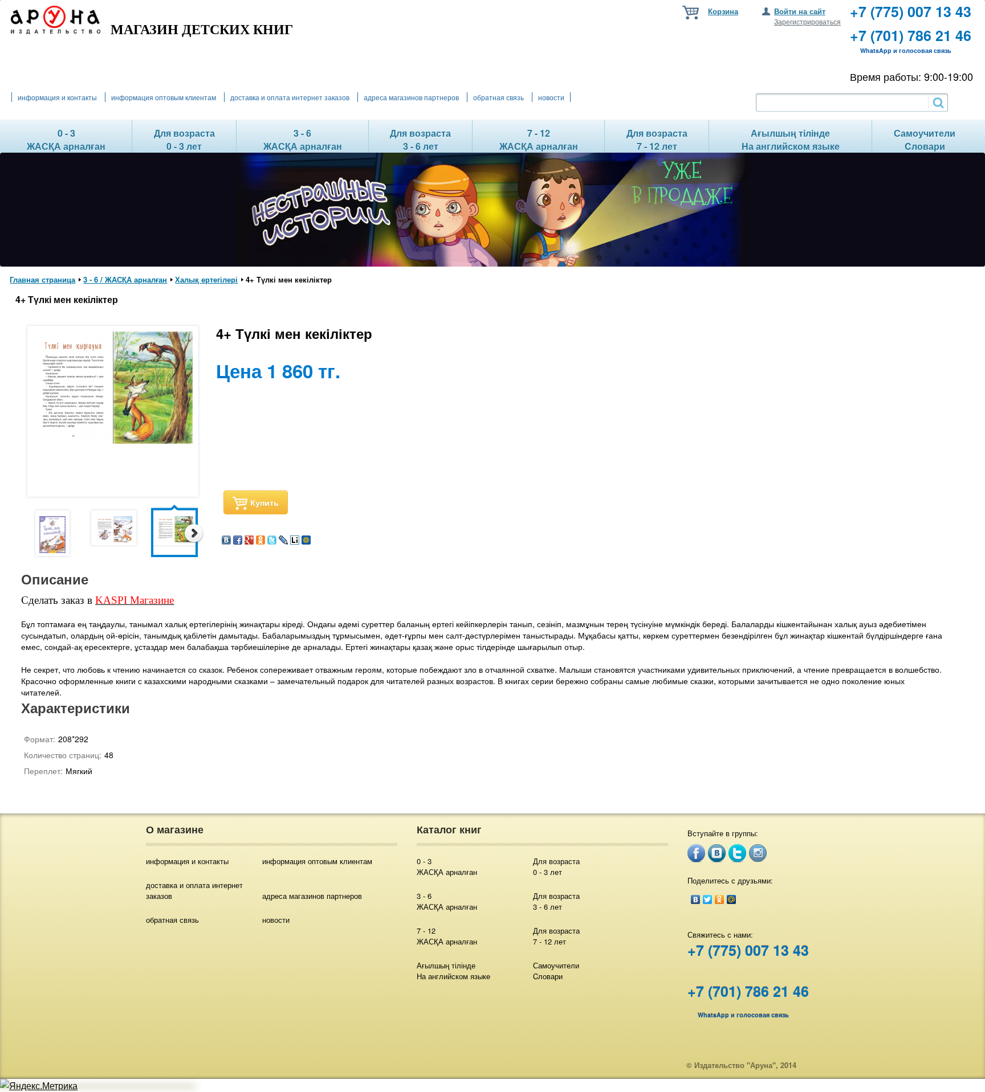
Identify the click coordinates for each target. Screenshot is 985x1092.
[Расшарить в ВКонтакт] (226, 540)
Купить (264, 502)
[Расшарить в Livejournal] (283, 540)
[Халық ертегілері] (113, 440)
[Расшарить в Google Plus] (249, 540)
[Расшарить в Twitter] (271, 540)
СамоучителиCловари (556, 970)
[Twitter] (708, 899)
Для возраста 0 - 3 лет (556, 866)
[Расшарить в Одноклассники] (260, 540)
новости (551, 97)
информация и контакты (57, 97)
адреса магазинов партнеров (411, 97)
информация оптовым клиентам (163, 97)
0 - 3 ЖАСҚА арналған (447, 866)
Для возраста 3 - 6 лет (556, 901)
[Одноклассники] (720, 899)
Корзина (723, 11)
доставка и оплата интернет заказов (289, 97)
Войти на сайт (799, 11)
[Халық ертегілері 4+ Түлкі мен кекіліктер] (52, 533)
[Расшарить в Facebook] (237, 540)
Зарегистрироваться (807, 21)
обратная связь (498, 97)
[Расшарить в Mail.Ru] (306, 540)
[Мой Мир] (732, 899)
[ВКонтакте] (696, 899)
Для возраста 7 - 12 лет (556, 936)
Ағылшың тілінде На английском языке (453, 970)
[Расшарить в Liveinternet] (294, 540)
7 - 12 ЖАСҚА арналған (447, 936)
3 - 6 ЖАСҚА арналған (447, 901)
